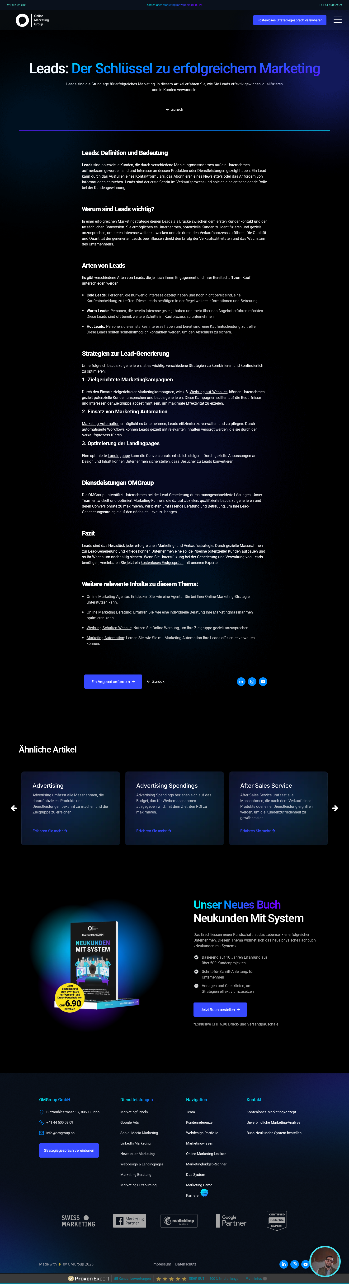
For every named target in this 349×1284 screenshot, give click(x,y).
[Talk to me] (325, 1261)
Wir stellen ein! (16, 5)
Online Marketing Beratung (109, 612)
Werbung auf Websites (208, 392)
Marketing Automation (100, 423)
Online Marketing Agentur (108, 596)
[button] (335, 808)
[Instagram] (252, 681)
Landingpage (119, 455)
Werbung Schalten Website (109, 628)
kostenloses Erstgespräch (162, 562)
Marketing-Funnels (149, 500)
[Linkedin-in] (241, 681)
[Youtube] (263, 681)
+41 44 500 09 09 (330, 5)
